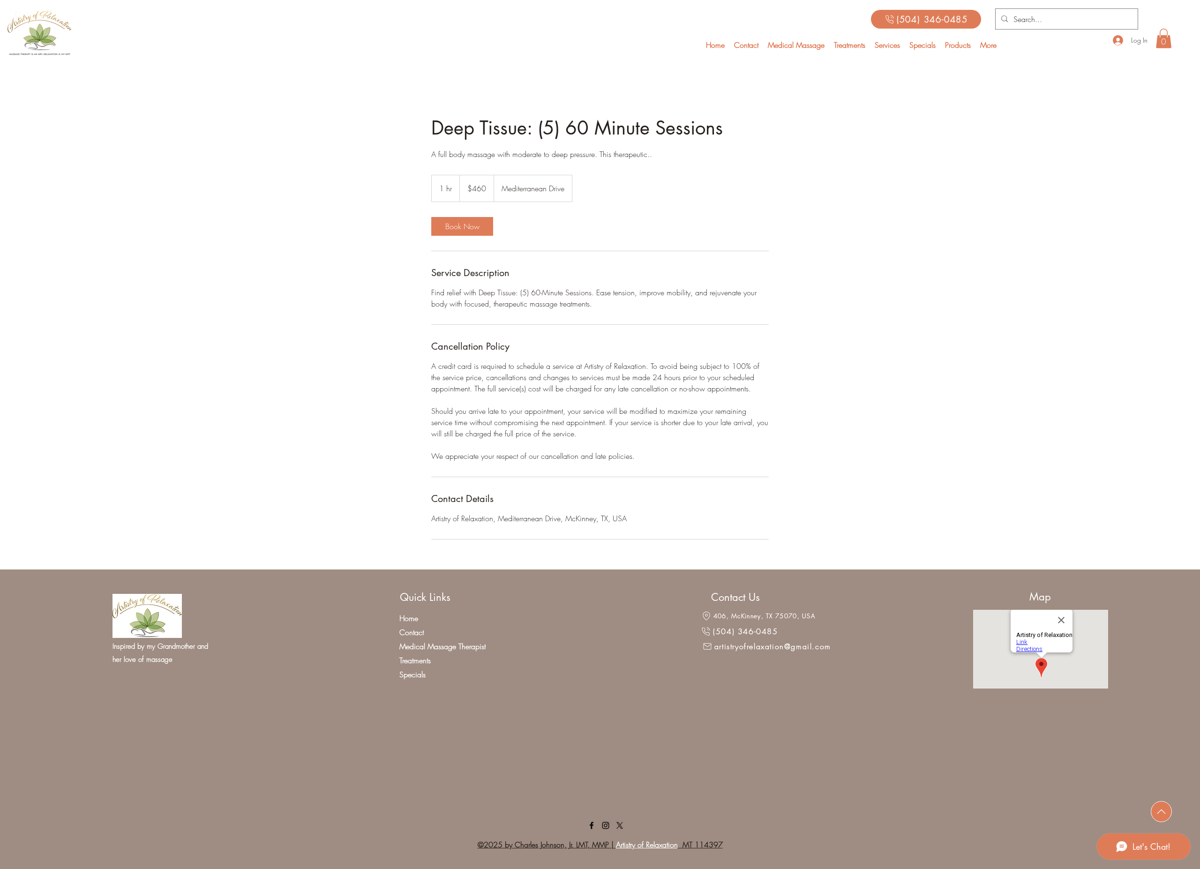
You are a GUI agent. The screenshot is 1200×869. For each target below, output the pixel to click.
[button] (887, 45)
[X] (619, 825)
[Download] (1161, 811)
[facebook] (591, 825)
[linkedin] (605, 825)
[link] (462, 226)
